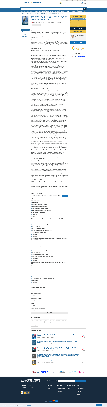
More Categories (80, 11)
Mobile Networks (35, 322)
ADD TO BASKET (78, 28)
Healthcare (23, 11)
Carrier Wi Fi (52, 320)
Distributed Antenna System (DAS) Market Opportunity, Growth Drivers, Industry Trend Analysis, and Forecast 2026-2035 (57, 342)
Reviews (49, 390)
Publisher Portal (81, 388)
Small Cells (34, 323)
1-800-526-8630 (65, 4)
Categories (60, 387)
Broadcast (47, 320)
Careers (49, 388)
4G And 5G (36, 320)
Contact (69, 387)
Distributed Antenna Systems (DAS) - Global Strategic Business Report (50, 360)
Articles (79, 391)
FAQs (69, 388)
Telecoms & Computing (62, 11)
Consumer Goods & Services (73, 11)
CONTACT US (72, 0)
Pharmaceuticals (29, 11)
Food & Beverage (67, 11)
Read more (49, 312)
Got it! (98, 405)
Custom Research (61, 390)
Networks (42, 322)
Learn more (29, 405)
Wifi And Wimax (35, 325)
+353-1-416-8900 (73, 4)
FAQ (77, 0)
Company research (61, 388)
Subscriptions (60, 391)
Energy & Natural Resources (49, 11)
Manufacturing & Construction (42, 11)
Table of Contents (24, 31)
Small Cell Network (59, 322)
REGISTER (80, 380)
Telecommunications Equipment (51, 323)
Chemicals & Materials (36, 11)
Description (23, 29)
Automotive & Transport (57, 11)
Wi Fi (60, 323)
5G (32, 320)
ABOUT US (67, 0)
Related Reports (24, 36)
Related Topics (23, 34)
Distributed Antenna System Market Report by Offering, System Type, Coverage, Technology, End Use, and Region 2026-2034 (58, 335)
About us (49, 387)
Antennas (41, 320)
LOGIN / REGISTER (83, 0)
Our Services (84, 11)
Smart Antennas (41, 323)
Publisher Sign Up (81, 387)
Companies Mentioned (25, 33)
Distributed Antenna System (61, 320)
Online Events (80, 390)
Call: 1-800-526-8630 (78, 40)
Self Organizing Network (49, 322)
